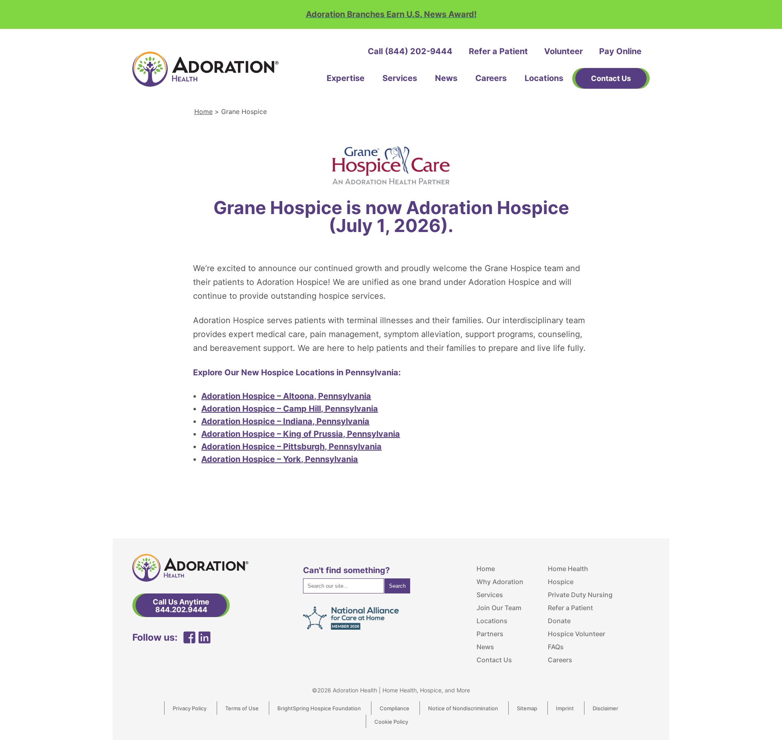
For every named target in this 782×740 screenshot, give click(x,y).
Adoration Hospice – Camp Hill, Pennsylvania (289, 409)
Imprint (565, 708)
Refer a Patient (498, 51)
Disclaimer (605, 708)
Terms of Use (242, 708)
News (446, 78)
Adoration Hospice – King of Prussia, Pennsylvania (300, 434)
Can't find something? (346, 570)
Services (399, 78)
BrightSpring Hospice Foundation (319, 708)
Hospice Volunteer (576, 634)
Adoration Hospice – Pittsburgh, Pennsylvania (291, 446)
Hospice (560, 582)
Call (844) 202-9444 (410, 51)
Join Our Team (499, 608)
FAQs (556, 647)
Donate (559, 621)
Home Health (568, 569)
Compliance (394, 708)
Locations (544, 78)
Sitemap (527, 708)
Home (203, 111)
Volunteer (563, 51)
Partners (490, 634)
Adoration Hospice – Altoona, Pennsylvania (286, 396)
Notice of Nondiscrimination (463, 708)
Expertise (346, 78)
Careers (491, 78)
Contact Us (494, 660)
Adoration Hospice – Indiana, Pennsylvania (285, 421)
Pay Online (620, 51)
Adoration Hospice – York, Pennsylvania (279, 459)
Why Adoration (500, 582)
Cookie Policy (391, 721)
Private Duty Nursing (580, 595)
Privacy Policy (189, 708)
